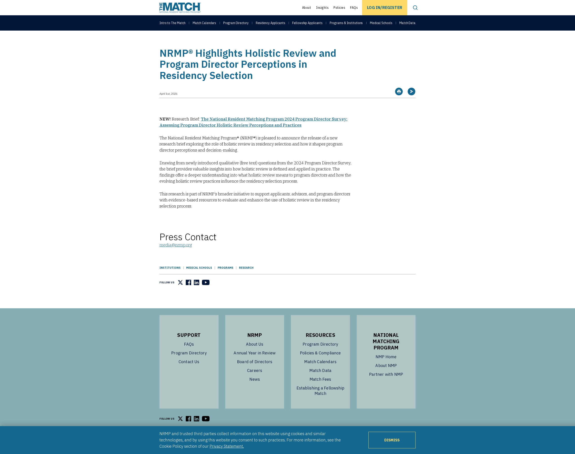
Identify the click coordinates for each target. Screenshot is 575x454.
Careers (254, 370)
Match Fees (320, 379)
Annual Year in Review (255, 353)
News (254, 379)
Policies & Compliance (320, 353)
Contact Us (189, 361)
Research (246, 267)
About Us (254, 344)
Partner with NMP (386, 374)
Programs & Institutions (346, 23)
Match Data (407, 23)
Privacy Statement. (227, 446)
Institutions (170, 267)
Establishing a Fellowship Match (320, 390)
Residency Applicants (270, 23)
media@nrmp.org (175, 245)
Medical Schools (381, 23)
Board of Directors (254, 361)
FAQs (354, 8)
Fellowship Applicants (307, 23)
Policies (339, 8)
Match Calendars (204, 23)
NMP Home (386, 356)
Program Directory (236, 23)
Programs (225, 267)
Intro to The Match (172, 23)
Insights (322, 8)
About (306, 8)
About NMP (386, 365)
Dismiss (392, 440)
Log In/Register (384, 7)
